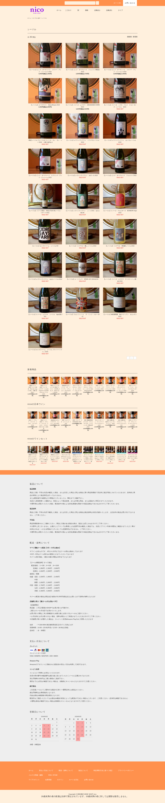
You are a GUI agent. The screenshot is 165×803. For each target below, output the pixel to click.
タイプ (120, 10)
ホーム (59, 10)
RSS (50, 775)
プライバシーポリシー (126, 770)
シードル (44, 18)
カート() (117, 3)
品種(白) (97, 10)
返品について (83, 770)
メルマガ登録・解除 (36, 775)
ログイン (60, 780)
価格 (86, 10)
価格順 (129, 37)
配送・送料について (66, 770)
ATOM (55, 775)
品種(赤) (109, 10)
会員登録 (48, 780)
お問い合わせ (130, 3)
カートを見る (73, 780)
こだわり (68, 10)
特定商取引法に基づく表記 (103, 770)
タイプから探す (36, 18)
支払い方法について (46, 770)
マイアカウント (34, 780)
